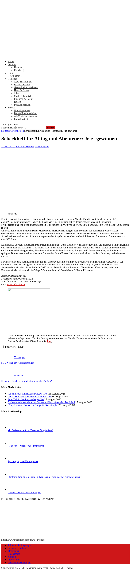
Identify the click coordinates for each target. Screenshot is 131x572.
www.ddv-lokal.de (16, 284)
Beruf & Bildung (22, 84)
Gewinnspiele (15, 75)
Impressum (13, 559)
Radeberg (19, 70)
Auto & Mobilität (22, 81)
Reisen (17, 101)
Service (11, 107)
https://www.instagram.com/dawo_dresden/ (23, 539)
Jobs (16, 93)
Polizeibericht (21, 119)
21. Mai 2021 (8, 146)
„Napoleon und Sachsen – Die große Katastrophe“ (33, 405)
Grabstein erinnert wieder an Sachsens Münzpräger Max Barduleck (41, 402)
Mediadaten (13, 551)
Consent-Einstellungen (19, 562)
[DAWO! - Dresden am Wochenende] (65, 56)
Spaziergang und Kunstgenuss (23, 461)
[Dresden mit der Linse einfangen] (20, 489)
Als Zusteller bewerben (26, 116)
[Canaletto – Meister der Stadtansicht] (20, 443)
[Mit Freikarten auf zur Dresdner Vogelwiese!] (20, 427)
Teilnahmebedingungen (19, 545)
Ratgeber (12, 78)
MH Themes (67, 568)
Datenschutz (14, 553)
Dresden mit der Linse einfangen (24, 492)
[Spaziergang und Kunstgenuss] (20, 458)
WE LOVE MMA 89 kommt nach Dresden (30, 396)
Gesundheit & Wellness (26, 87)
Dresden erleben (22, 104)
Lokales (12, 64)
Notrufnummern (22, 110)
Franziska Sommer (24, 146)
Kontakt (12, 556)
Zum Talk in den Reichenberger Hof (26, 399)
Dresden (18, 67)
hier (49, 341)
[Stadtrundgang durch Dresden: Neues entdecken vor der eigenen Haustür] (20, 474)
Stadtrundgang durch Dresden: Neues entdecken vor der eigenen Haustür (44, 477)
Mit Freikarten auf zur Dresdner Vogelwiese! (30, 430)
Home (11, 61)
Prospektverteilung (17, 548)
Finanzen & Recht (23, 99)
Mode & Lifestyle (23, 96)
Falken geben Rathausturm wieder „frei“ (28, 393)
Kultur (11, 73)
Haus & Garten (21, 90)
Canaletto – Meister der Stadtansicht (26, 445)
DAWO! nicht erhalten (25, 113)
